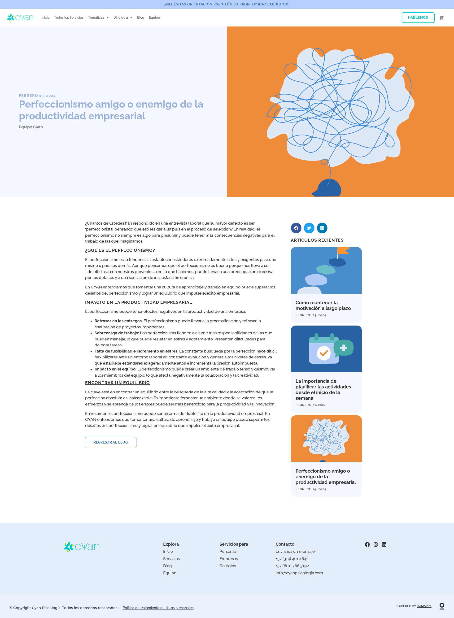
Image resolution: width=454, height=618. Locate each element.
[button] (296, 228)
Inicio (45, 17)
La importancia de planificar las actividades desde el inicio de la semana (323, 389)
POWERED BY (414, 606)
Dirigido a (121, 17)
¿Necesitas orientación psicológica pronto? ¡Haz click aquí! (227, 4)
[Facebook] (367, 545)
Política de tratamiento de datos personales (158, 608)
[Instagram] (376, 545)
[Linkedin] (384, 545)
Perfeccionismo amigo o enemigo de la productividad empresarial (326, 476)
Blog (140, 17)
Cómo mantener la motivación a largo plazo (323, 305)
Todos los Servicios (68, 17)
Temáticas (96, 17)
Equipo (154, 17)
